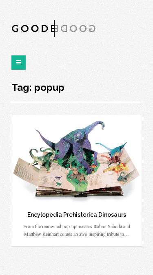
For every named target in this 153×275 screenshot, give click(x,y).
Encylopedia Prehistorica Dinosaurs (76, 214)
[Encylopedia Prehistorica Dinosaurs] (76, 159)
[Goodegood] (54, 28)
